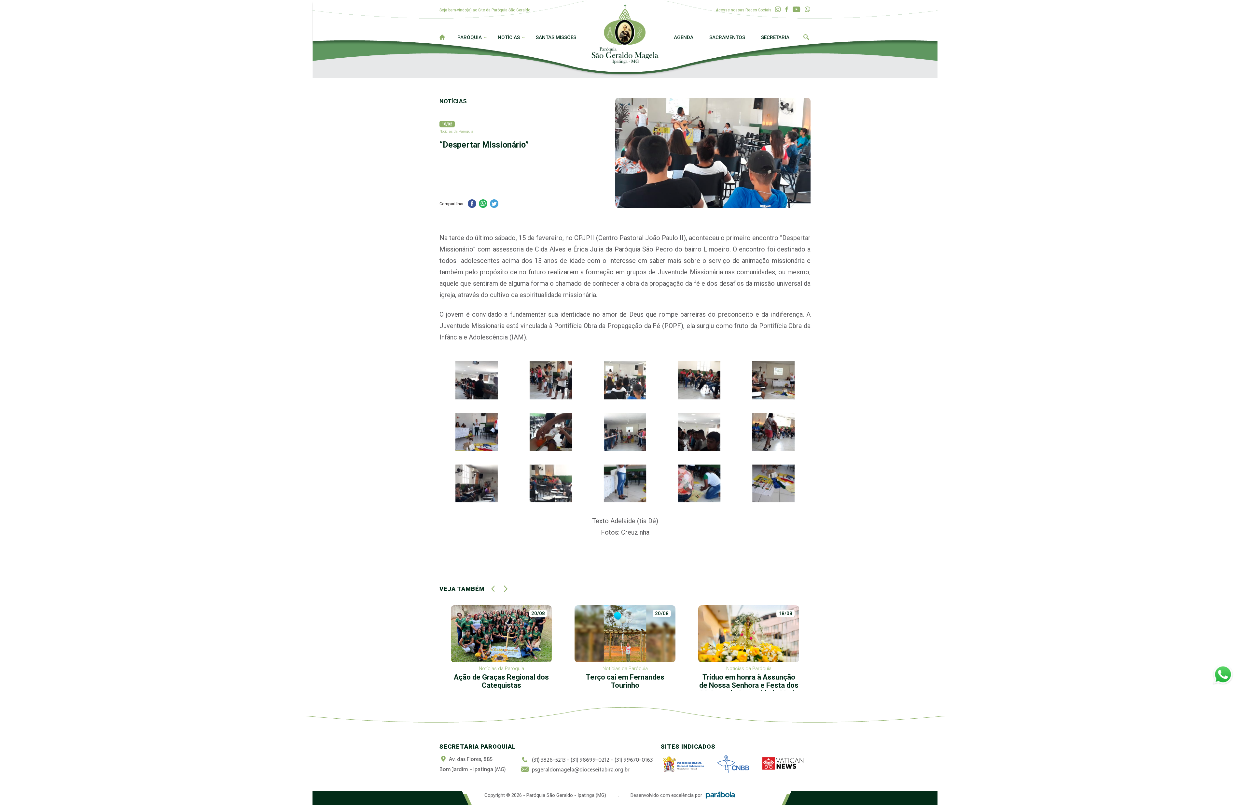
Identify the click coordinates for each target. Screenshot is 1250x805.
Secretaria (775, 37)
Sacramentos (727, 37)
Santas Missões (556, 37)
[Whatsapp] (807, 9)
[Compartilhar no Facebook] (472, 204)
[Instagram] (778, 9)
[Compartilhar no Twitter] (494, 204)
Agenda (683, 37)
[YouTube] (796, 9)
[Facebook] (786, 9)
